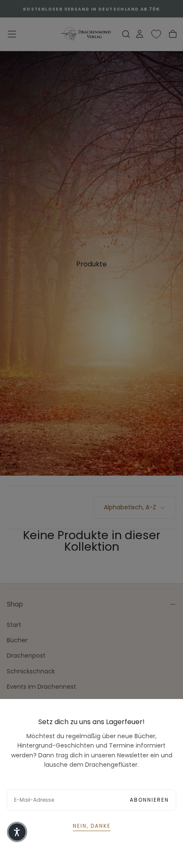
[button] (17, 832)
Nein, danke (92, 825)
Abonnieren (149, 799)
